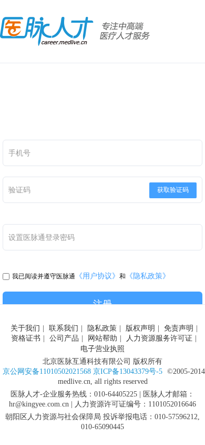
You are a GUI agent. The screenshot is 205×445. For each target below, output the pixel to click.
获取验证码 (173, 190)
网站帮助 (102, 338)
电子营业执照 (102, 349)
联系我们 (63, 328)
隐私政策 (102, 328)
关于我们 (25, 328)
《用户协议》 (97, 276)
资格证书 (25, 338)
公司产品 (64, 338)
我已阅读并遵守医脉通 (43, 276)
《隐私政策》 (148, 276)
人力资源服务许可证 (159, 338)
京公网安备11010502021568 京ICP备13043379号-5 (82, 371)
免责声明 (178, 328)
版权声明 (140, 328)
